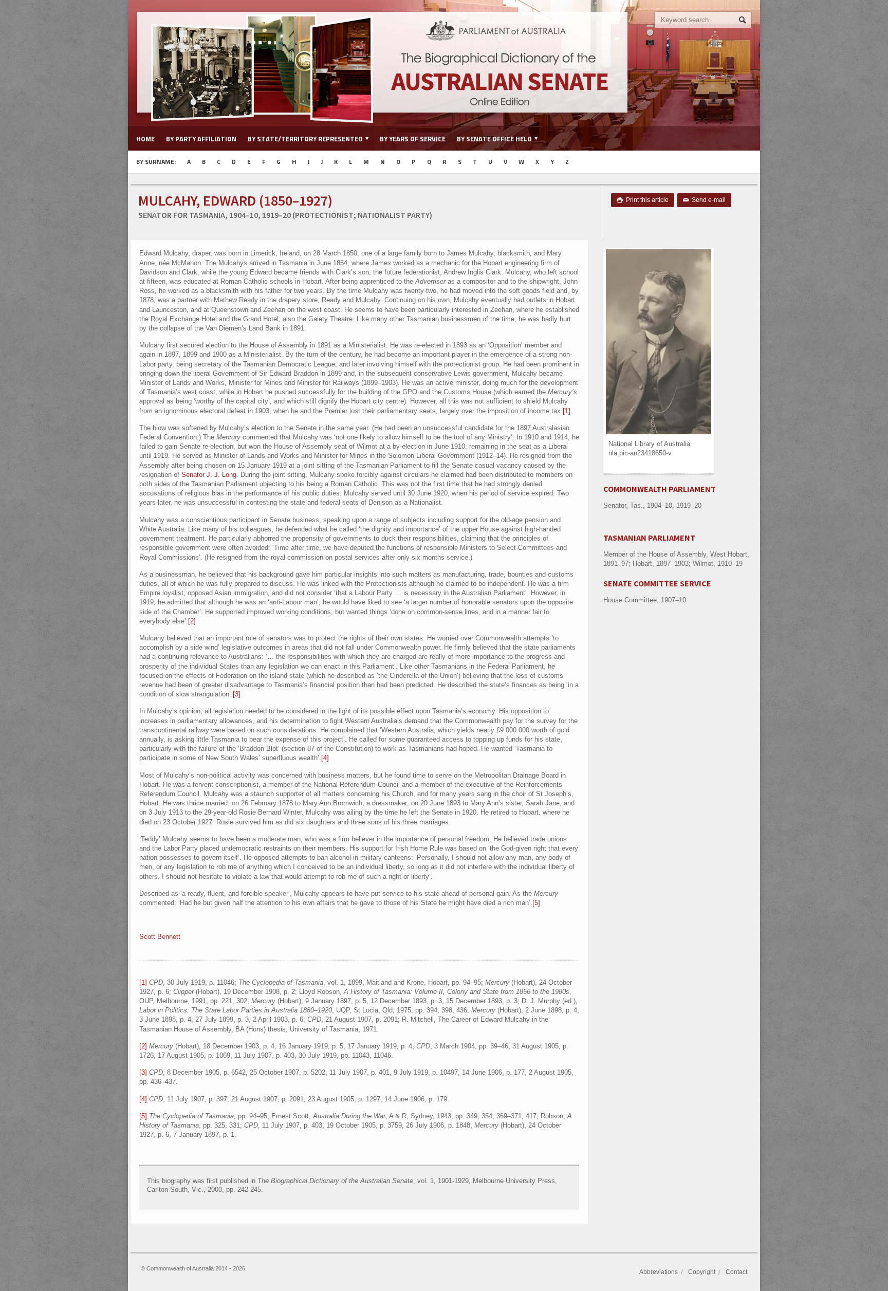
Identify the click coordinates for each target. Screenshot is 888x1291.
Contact (736, 1272)
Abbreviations (658, 1272)
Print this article (643, 200)
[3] (236, 694)
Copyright (701, 1272)
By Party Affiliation (201, 139)
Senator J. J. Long (208, 474)
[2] (192, 621)
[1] (566, 411)
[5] (536, 903)
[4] (325, 758)
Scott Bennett (159, 936)
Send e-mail (704, 200)
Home (145, 139)
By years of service (413, 139)
